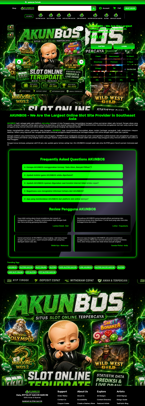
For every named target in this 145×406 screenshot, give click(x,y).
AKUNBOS (11, 123)
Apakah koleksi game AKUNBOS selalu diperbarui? (50, 175)
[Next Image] (81, 62)
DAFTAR (101, 46)
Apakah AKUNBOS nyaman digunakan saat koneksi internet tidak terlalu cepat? (63, 183)
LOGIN (124, 46)
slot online (46, 123)
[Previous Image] (19, 62)
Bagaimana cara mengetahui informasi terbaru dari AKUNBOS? (55, 191)
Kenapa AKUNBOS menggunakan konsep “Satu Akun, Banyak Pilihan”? (59, 167)
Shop (14, 8)
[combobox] (64, 8)
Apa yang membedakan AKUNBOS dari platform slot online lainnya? (58, 199)
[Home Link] (27, 8)
